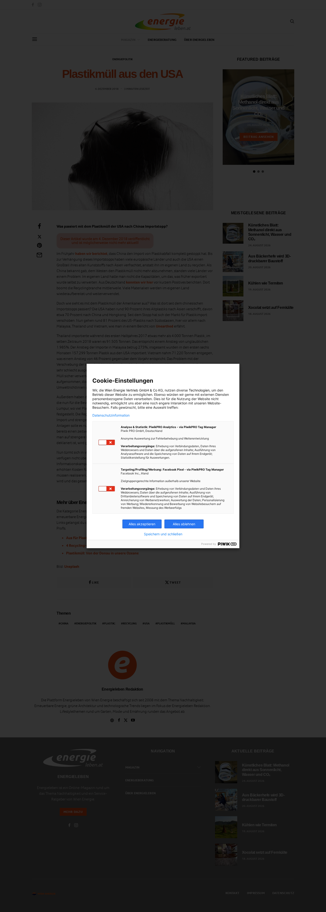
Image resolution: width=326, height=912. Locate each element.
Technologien (199, 390)
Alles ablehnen (184, 524)
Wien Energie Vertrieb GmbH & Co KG (134, 390)
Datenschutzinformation (111, 415)
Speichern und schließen (163, 534)
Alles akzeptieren (142, 524)
